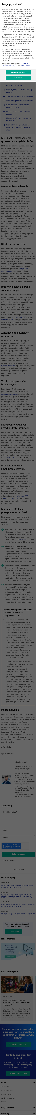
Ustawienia (18, 78)
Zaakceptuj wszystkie (18, 72)
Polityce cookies (25, 66)
